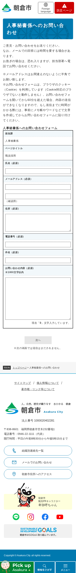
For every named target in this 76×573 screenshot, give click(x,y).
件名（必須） (12, 252)
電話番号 (15, 236)
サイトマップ (22, 382)
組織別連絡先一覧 (33, 450)
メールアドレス (19, 179)
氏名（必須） (12, 163)
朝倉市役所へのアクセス (37, 474)
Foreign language (46, 10)
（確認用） (12, 201)
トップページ (20, 367)
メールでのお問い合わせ (37, 462)
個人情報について (48, 382)
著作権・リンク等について (38, 389)
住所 (12, 208)
